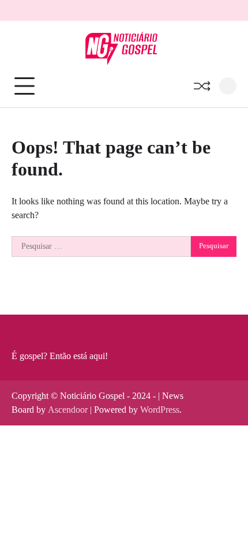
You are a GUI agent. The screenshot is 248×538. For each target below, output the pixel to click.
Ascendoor (68, 409)
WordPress (159, 409)
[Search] (227, 86)
